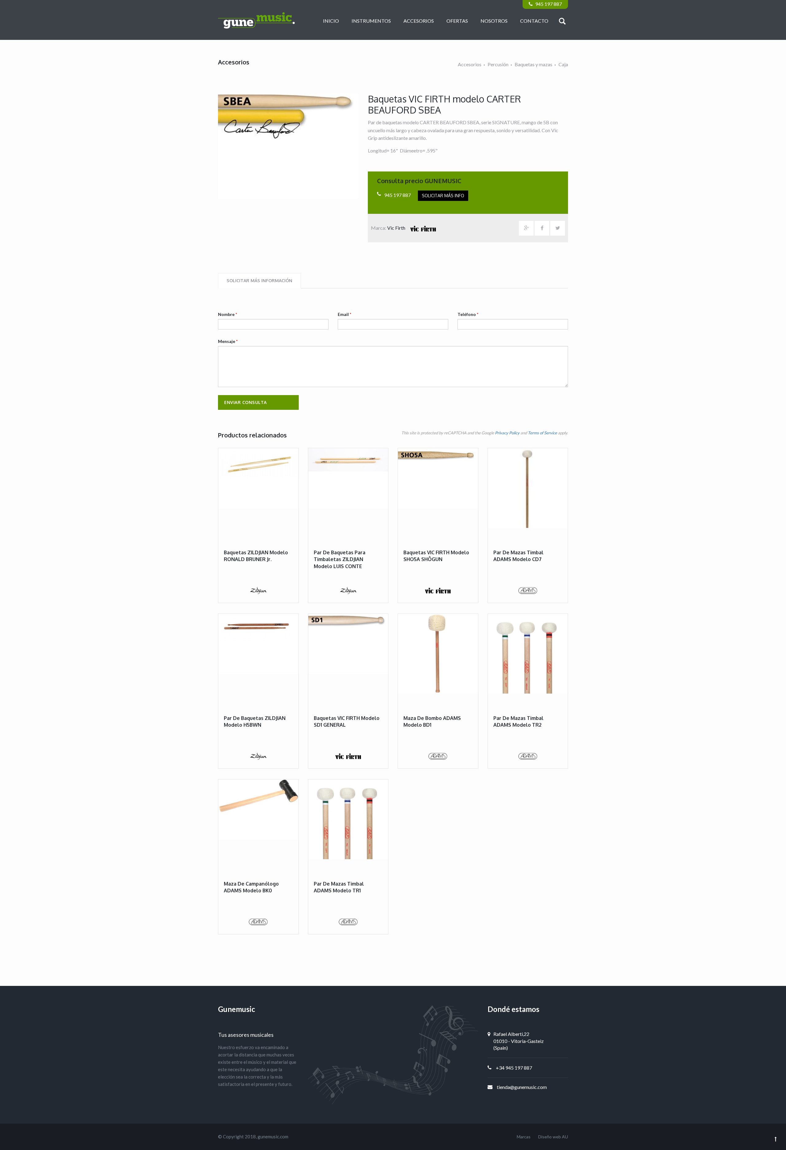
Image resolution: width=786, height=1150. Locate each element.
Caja (563, 64)
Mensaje (228, 341)
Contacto (534, 21)
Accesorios (418, 21)
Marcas (524, 1136)
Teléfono (467, 314)
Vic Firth (396, 228)
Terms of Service (542, 432)
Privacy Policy (507, 432)
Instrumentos (371, 21)
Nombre (227, 314)
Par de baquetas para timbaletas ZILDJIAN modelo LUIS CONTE (339, 559)
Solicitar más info (443, 195)
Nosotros (494, 21)
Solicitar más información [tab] (259, 280)
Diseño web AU (553, 1136)
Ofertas (457, 21)
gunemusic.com (273, 1136)
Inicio (331, 21)
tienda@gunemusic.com (522, 1087)
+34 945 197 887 (514, 1068)
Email (344, 314)
